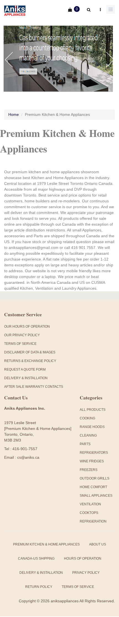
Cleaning (88, 435)
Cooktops (89, 513)
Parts (85, 444)
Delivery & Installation (26, 378)
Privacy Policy (86, 573)
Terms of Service (78, 587)
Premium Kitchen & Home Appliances (46, 544)
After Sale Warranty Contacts (33, 387)
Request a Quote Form (25, 369)
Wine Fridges (92, 461)
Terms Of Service (20, 344)
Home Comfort (93, 487)
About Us (97, 544)
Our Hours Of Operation (27, 326)
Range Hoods (92, 427)
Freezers (88, 470)
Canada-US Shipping (36, 558)
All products (92, 410)
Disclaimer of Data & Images (29, 352)
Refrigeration (93, 521)
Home (13, 114)
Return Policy (38, 587)
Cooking (87, 418)
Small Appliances (96, 496)
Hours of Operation (82, 558)
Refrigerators (94, 453)
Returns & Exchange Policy (30, 361)
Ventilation (90, 504)
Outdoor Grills (94, 478)
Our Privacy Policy (22, 335)
